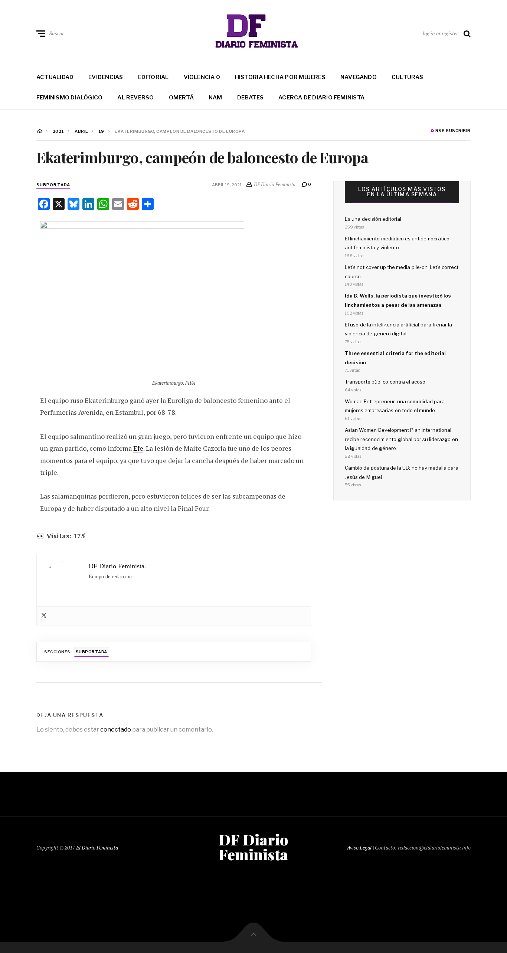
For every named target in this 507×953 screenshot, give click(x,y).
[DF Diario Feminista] (254, 32)
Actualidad (54, 77)
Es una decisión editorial (373, 219)
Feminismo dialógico (69, 97)
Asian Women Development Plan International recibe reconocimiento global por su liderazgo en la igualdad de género (401, 439)
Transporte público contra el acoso (385, 382)
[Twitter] (43, 616)
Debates (250, 97)
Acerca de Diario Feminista (321, 97)
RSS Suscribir (452, 131)
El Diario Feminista (97, 847)
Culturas (407, 77)
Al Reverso (135, 97)
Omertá (181, 97)
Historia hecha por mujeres (280, 77)
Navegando (358, 77)
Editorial (153, 77)
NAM (215, 97)
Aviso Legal (359, 847)
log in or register (440, 33)
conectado (115, 729)
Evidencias (105, 77)
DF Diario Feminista (253, 847)
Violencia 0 (202, 77)
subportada (53, 184)
